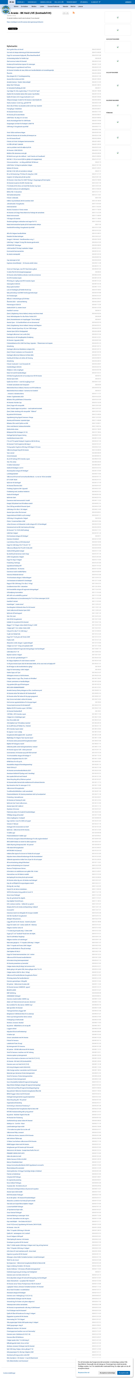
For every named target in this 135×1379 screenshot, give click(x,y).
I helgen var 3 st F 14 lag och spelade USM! (20, 646)
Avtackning (10, 346)
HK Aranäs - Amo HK (13, 1227)
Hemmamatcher (12, 206)
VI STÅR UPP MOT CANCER (15, 144)
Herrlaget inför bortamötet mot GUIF (18, 827)
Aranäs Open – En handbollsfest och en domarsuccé (23, 322)
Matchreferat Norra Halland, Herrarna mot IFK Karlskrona (24, 387)
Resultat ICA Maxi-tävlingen (15, 236)
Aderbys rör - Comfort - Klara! (16, 1123)
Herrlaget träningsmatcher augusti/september (21, 1097)
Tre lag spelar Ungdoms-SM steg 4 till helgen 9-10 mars (23, 447)
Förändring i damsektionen (15, 797)
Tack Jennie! (10, 453)
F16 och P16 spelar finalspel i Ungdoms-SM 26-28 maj (23, 441)
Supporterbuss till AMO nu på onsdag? (19, 515)
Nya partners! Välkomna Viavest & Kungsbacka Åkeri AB (24, 1091)
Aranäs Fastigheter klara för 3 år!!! (17, 758)
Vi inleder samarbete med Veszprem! (18, 385)
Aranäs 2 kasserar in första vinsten (17, 209)
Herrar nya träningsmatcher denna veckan (19, 1017)
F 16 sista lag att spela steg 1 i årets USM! (19, 930)
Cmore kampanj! (12, 456)
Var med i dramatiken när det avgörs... (18, 1218)
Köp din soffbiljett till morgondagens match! (20, 883)
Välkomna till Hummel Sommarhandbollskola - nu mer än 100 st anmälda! (29, 477)
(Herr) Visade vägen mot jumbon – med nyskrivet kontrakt (24, 408)
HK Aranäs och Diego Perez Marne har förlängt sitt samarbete (25, 212)
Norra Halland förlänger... (14, 1183)
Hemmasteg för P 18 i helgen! (16, 1319)
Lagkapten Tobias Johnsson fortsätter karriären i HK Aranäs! (25, 1287)
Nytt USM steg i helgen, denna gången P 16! (20, 1349)
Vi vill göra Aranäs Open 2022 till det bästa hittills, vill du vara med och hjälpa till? (31, 663)
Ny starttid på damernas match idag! (18, 554)
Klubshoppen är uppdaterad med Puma (19, 67)
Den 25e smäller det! (13, 720)
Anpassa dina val (83, 1372)
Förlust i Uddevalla (12, 198)
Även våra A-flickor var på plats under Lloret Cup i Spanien (24, 106)
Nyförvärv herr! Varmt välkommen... (17, 803)
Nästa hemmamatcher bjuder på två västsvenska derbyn (24, 224)
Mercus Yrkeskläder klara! (14, 1162)
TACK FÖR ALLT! (12, 767)
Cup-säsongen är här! (13, 260)
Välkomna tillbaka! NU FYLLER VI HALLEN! (19, 548)
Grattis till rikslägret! (13, 494)
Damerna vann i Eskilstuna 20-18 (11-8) (18, 1334)
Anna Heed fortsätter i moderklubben (18, 1290)
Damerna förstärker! (13, 539)
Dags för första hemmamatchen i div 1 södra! (20, 954)
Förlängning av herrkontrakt (15, 1020)
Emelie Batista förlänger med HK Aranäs (19, 1298)
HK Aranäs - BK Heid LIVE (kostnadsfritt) (29, 13)
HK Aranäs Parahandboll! (14, 711)
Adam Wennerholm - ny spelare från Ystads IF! (21, 1281)
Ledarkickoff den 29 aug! (14, 1043)
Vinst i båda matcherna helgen (16, 132)
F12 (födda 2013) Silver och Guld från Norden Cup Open (24, 186)
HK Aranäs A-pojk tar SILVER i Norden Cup (19, 183)
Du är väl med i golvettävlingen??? (17, 658)
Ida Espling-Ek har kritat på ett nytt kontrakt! (20, 877)
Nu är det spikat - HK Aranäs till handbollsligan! (21, 1198)
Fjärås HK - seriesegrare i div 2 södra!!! (18, 1233)
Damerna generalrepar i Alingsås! (17, 981)
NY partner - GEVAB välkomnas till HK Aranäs (20, 1049)
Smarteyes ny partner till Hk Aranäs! (17, 1242)
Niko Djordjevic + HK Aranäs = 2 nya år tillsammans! (22, 1358)
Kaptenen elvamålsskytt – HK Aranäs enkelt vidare (22, 263)
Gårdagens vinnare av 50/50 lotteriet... (18, 675)
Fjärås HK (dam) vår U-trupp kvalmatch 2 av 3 (20, 97)
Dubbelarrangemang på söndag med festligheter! (22, 1272)
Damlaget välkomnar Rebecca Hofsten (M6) (20, 355)
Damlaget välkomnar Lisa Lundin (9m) (18, 334)
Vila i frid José (11, 616)
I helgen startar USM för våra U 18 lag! (18, 972)
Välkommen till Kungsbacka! (15, 788)
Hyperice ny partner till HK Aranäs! (17, 1254)
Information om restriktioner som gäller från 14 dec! (22, 871)
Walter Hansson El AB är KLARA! (16, 1159)
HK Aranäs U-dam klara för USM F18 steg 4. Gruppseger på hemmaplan (28, 180)
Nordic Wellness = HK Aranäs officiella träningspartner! (23, 1269)
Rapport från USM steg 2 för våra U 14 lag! (19, 583)
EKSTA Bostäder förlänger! (15, 1195)
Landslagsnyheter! (12, 474)
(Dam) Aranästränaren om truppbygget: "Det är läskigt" (23, 319)
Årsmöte (9, 73)
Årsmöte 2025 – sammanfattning (17, 301)
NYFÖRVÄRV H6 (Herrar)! (14, 850)
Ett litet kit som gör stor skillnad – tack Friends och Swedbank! (26, 156)
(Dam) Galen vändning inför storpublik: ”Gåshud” (21, 411)
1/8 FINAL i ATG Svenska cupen (16, 714)
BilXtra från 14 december (14, 192)
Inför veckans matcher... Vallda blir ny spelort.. (20, 904)
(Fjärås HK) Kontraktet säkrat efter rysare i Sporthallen (23, 94)
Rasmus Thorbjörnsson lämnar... (16, 868)
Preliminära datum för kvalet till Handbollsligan (21, 812)
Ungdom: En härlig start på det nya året (18, 177)
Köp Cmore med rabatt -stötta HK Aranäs (19, 699)
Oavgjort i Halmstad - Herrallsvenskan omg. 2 (20, 239)
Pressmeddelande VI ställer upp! (16, 836)
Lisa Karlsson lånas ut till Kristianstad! (18, 542)
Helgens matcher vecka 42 (15, 928)
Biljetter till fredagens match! (15, 744)
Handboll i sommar (12, 310)
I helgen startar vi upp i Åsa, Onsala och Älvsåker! (22, 678)
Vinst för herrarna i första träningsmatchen (19, 1076)
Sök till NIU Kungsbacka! (14, 619)
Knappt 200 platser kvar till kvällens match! (20, 503)
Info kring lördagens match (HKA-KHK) (18, 1067)
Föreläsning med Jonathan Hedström (18, 491)
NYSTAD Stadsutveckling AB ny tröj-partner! (20, 1111)
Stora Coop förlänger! (13, 895)
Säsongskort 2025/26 (13, 284)
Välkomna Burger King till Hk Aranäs (18, 450)
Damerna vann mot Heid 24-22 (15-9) (18, 1064)
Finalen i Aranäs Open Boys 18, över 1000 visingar (22, 328)
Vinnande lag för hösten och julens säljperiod (20, 1301)
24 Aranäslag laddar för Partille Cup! (18, 58)
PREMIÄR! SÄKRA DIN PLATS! (16, 1153)
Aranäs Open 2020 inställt (14, 1192)
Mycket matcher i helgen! (14, 655)
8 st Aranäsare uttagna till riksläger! (17, 536)
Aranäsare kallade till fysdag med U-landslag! (20, 773)
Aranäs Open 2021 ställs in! (15, 806)
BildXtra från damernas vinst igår (17, 153)
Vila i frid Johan (11, 462)
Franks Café (10, 640)
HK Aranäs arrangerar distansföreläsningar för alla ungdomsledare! (27, 839)
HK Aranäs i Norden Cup (14, 402)
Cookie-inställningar (9, 1373)
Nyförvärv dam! (11, 497)
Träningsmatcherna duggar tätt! (16, 1011)
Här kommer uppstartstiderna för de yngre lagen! (21, 702)
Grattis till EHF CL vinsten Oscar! (16, 307)
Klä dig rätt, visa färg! (13, 886)
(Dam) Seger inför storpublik (15, 405)
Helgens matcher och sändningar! (17, 939)
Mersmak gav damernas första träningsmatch (21, 1073)
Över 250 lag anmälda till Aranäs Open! (18, 506)
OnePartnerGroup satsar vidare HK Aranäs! (19, 1120)
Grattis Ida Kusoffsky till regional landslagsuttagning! (23, 1088)
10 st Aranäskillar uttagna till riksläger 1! (19, 755)
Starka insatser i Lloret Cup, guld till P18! (19, 103)
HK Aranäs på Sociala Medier (16, 115)
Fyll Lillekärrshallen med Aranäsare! (17, 1361)
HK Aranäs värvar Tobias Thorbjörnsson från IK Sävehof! (24, 1284)
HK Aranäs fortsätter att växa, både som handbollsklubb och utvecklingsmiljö (30, 70)
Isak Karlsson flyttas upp (14, 1138)
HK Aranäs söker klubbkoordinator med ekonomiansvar (24, 275)
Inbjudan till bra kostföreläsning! (16, 1031)
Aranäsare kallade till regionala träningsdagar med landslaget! (26, 649)
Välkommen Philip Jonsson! (15, 1132)
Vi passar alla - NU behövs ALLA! (17, 1186)
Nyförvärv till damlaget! (14, 482)
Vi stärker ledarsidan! (13, 465)
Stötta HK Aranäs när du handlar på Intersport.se (21, 135)
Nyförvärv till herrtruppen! (14, 613)
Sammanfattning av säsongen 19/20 (18, 1215)
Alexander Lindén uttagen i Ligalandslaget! (20, 643)
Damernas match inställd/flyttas (16, 571)
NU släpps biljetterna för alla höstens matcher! (21, 660)
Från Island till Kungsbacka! (15, 847)
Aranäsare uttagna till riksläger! (16, 1292)
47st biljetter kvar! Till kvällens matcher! (18, 723)
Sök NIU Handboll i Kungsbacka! (17, 916)
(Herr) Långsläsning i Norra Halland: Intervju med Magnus (24, 325)
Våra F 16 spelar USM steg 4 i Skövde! (18, 1230)
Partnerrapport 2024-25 (14, 304)
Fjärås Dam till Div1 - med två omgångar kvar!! (20, 382)
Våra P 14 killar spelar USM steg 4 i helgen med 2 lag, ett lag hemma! (27, 1245)
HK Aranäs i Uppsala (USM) (15, 340)
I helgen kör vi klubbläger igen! (16, 717)
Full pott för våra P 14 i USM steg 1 (17, 631)
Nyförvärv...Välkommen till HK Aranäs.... (18, 830)
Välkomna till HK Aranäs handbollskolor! (19, 957)
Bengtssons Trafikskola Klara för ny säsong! (20, 1014)
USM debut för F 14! (13, 652)
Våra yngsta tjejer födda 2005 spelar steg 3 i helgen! (22, 1322)
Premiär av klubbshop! (13, 1174)
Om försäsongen (12, 296)
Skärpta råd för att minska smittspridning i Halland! (22, 907)
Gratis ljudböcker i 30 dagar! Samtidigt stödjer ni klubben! (24, 1171)
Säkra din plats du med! (14, 1156)
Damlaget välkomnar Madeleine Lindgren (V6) (21, 349)
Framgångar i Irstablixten (14, 109)
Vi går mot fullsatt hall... (14, 634)
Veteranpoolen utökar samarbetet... (17, 1304)
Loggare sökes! (11, 1028)
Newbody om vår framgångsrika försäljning (20, 337)
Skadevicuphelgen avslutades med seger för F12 (22, 221)
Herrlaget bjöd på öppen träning (16, 435)
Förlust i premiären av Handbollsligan (18, 681)
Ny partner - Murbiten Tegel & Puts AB (18, 1114)
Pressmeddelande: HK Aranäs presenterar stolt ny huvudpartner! (26, 794)
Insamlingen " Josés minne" (15, 604)
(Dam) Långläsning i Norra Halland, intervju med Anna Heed (25, 313)
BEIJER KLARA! (11, 990)
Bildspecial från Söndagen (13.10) (17, 432)
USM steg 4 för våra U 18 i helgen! (17, 509)
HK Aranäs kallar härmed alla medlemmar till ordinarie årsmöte (26, 782)
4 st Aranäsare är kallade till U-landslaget (19, 580)
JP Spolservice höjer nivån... (15, 1209)
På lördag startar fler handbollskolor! (18, 978)
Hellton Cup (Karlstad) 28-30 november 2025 (20, 201)
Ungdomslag (32, 2)
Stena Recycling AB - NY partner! (16, 1100)
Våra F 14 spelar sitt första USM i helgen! (19, 945)
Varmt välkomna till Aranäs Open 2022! (18, 610)
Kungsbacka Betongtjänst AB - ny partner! (19, 735)
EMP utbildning (11, 993)
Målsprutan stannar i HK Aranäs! (16, 1328)
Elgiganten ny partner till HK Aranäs (17, 1316)
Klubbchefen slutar (12, 429)
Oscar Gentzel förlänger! (14, 1212)
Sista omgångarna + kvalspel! (16, 818)
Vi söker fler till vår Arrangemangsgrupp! (19, 272)
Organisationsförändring (14, 1103)
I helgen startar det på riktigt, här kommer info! (21, 966)
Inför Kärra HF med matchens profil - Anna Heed (21, 1251)
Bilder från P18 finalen (13, 85)
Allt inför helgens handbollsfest (16, 233)
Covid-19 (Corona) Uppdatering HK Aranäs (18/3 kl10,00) (24, 1224)
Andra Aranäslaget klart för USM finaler (19, 120)
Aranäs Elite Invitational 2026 (15, 79)
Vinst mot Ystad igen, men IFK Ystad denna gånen (22, 269)
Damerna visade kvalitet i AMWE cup (18, 999)
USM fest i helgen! (12, 533)
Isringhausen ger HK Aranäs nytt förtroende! (20, 1147)
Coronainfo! (10, 910)
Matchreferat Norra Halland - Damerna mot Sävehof (22, 390)
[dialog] (104, 1367)
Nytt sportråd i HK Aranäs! (15, 1008)
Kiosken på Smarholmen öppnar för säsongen (21, 64)
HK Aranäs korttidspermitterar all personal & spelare (22, 1189)
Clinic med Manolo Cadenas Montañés (18, 426)
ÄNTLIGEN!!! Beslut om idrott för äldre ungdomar (21, 841)
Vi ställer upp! (11, 833)
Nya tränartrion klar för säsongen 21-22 (18, 785)
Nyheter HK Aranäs (12, 168)
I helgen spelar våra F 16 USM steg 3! (18, 1340)
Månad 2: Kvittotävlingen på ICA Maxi (18, 298)
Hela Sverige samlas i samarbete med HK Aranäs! (22, 1070)
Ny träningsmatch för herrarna (16, 1046)
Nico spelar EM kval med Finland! (17, 776)
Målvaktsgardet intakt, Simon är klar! (18, 1343)
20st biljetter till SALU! (13, 951)
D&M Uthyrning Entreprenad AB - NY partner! (20, 844)
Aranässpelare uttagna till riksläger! (17, 471)
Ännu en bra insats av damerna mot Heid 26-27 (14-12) (23, 1058)
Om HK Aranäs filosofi (13, 138)
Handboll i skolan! (12, 601)
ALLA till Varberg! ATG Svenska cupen (18, 459)
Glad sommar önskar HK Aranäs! (17, 61)
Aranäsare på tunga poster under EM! (18, 1355)
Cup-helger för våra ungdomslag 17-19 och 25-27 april (23, 91)
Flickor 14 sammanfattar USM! (16, 521)
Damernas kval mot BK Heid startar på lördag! (20, 527)
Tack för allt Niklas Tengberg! (15, 936)
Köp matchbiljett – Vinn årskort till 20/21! (19, 1221)
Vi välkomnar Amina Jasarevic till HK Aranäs (20, 1135)
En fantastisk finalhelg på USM (16, 88)
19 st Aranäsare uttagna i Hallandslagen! (19, 577)
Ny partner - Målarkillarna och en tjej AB (18, 1025)
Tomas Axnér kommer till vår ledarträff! (18, 705)
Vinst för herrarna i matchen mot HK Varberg (20, 1052)
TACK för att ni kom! (13, 1260)
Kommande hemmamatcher (15, 251)
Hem (12, 2)
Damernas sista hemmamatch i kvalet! (18, 500)
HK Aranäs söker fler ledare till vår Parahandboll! (21, 693)
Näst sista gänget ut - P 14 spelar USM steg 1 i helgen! (23, 942)
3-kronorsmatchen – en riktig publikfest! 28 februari (22, 162)
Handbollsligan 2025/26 (14, 367)
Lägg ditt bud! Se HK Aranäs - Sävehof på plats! (21, 922)
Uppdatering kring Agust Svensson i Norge (20, 417)
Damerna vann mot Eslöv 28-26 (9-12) (18, 1275)
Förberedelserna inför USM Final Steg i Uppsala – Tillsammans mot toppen (30, 343)
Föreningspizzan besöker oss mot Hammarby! (21, 1331)
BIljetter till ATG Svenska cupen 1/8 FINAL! (19, 708)
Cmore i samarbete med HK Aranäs (17, 1037)
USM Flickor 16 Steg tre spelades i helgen (19, 165)
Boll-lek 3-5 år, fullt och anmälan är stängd (19, 171)
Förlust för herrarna (12, 1040)
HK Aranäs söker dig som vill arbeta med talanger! (22, 880)
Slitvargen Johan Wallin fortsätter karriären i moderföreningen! (26, 1257)
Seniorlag (20, 2)
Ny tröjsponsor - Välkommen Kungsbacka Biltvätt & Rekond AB (26, 1263)
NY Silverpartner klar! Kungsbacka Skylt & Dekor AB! (22, 1109)
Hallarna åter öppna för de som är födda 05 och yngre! (23, 853)
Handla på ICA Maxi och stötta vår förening (20, 358)
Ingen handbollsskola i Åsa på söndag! (19, 948)
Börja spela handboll (13, 287)
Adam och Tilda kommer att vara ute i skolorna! (21, 1002)
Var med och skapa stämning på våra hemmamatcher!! (23, 52)
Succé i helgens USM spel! (15, 1236)
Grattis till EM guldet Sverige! (15, 551)
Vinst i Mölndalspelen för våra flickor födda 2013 (21, 316)
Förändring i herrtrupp (13, 563)
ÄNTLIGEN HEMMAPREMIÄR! (15, 687)
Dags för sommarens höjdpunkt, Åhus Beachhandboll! (23, 55)
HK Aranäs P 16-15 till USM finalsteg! (18, 530)
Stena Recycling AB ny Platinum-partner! (19, 779)
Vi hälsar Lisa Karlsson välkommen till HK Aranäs (21, 1141)
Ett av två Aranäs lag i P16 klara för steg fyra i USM (22, 174)
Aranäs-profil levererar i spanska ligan (18, 420)
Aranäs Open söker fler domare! (16, 512)
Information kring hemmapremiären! (18, 960)
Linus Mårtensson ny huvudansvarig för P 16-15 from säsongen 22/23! (28, 598)
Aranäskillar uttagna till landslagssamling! (19, 764)
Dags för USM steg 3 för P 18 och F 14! (18, 545)
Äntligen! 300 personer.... (14, 919)
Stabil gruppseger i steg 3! (15, 1325)
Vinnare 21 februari (12, 824)
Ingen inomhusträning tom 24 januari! (18, 865)
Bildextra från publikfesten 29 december (19, 399)
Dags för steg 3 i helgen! (14, 560)
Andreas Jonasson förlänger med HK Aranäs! (20, 1346)
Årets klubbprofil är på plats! (15, 1168)
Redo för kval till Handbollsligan (16, 373)
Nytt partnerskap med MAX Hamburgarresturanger (22, 293)
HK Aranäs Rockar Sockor (15, 112)
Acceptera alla (123, 1373)
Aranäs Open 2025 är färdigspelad (17, 331)
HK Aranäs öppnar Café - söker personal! (19, 749)
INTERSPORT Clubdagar (14, 245)
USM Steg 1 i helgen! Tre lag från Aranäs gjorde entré (23, 242)
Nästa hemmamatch (13, 215)
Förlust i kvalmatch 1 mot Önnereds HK (18, 364)
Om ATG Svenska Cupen (14, 278)
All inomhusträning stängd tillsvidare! (18, 862)
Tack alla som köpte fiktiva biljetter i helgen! (20, 1203)
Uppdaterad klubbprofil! (14, 566)
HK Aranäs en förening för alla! (16, 800)
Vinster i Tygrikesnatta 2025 (15, 396)
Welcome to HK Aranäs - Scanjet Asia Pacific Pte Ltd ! (23, 1150)
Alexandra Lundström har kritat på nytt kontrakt (21, 1200)
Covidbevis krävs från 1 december (17, 586)
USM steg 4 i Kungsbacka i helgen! (17, 518)
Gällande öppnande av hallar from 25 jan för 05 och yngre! (24, 859)
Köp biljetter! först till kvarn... (15, 901)
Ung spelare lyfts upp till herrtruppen (18, 684)
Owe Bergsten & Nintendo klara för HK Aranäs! (21, 607)
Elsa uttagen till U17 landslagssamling (18, 76)
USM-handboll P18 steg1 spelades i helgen (20, 248)
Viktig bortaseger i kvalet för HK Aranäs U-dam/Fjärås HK (24, 100)
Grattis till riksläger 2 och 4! (15, 468)
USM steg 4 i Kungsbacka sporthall (17, 126)
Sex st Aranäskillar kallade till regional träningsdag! (22, 1082)
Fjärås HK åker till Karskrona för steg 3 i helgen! (21, 1313)
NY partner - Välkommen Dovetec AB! (18, 984)
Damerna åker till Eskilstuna (15, 1337)
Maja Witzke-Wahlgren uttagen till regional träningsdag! (23, 1085)
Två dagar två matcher (13, 218)
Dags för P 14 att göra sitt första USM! (18, 637)
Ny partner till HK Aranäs (14, 414)
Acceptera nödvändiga (107, 1373)
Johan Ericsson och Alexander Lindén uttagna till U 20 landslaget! (27, 524)
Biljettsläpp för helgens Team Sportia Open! (20, 738)
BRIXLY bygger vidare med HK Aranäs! (18, 1094)
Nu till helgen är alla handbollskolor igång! (19, 666)
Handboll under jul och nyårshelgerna (18, 189)
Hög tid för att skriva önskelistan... (17, 889)
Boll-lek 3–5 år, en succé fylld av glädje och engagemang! (24, 159)
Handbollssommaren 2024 (15, 438)
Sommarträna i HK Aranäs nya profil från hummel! (22, 752)
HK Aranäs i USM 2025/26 (14, 150)
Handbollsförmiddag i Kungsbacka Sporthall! (20, 227)
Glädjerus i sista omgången (15, 370)
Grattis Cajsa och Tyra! (13, 672)
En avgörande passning (14, 1180)
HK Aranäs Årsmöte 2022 (14, 485)
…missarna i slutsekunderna (15, 393)
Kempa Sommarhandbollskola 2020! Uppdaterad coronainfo (25, 1165)
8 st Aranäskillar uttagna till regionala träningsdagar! (22, 589)
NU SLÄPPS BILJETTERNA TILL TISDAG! (19, 726)
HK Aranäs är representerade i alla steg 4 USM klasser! (23, 1307)
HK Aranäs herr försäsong (15, 1117)
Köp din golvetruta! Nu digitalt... (16, 898)
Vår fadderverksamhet (13, 195)
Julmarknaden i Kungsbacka (15, 204)
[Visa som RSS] (74, 13)
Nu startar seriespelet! (13, 254)
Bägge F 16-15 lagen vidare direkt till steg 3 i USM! (22, 625)
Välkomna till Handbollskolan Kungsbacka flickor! (22, 975)
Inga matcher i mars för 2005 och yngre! (19, 821)
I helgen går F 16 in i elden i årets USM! (18, 628)
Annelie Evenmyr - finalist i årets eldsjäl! (18, 82)
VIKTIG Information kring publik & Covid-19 (20, 892)
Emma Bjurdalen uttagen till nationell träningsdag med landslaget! (27, 1278)
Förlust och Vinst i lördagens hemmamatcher (20, 141)
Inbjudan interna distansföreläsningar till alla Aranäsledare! (24, 856)
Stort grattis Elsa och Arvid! (15, 49)
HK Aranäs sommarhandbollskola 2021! (19, 770)
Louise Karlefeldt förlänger (15, 1206)
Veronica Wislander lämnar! (15, 574)
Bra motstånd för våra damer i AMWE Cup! (19, 1005)
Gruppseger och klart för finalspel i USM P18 (20, 123)
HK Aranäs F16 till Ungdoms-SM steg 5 (18, 444)
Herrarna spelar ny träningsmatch (17, 1055)
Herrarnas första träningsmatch (16, 1079)
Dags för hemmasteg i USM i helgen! (18, 669)
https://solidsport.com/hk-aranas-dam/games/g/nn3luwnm (25, 22)
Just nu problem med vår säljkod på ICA (19, 147)
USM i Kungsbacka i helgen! (15, 557)
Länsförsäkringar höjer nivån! (15, 1126)
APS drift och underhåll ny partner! (17, 595)
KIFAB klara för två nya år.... (15, 761)
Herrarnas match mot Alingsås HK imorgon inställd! (22, 913)
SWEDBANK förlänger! (13, 996)
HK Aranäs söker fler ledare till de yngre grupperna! (22, 696)
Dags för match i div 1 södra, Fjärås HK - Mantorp (22, 925)
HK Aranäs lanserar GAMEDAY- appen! (18, 987)
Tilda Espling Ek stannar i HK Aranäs (18, 1239)
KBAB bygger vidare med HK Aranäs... (18, 1144)
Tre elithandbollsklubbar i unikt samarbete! (20, 791)
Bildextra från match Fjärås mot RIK (17, 423)
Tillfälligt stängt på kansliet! (15, 815)
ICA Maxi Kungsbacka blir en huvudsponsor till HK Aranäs (24, 376)
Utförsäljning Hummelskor (15, 592)
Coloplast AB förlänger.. (14, 1177)
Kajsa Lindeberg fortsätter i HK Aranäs (18, 1266)
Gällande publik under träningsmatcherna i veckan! (22, 747)
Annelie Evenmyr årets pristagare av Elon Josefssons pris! (24, 690)
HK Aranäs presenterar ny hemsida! (17, 963)
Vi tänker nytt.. (11, 1034)
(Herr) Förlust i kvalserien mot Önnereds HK (20, 352)
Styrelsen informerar (13, 809)
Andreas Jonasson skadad (15, 1022)
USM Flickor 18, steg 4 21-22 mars (17, 117)
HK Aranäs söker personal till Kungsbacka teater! (22, 741)
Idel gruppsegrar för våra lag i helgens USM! (20, 1352)
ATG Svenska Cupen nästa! (15, 729)
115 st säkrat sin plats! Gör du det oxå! (18, 1129)
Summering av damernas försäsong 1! (18, 1106)
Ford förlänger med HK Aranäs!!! (16, 1310)
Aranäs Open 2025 (12, 379)
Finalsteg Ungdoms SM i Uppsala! (17, 488)
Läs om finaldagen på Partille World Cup (19, 290)
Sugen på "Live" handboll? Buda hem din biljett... (21, 933)
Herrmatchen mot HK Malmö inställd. (18, 874)
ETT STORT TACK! (12, 479)
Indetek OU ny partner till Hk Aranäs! (18, 622)
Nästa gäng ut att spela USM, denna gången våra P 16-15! (24, 969)
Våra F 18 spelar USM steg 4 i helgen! (18, 1248)
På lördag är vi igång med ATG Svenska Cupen (21, 281)
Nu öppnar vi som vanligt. (14, 732)
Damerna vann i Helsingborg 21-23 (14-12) (19, 1295)
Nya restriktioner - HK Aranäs (15, 568)
